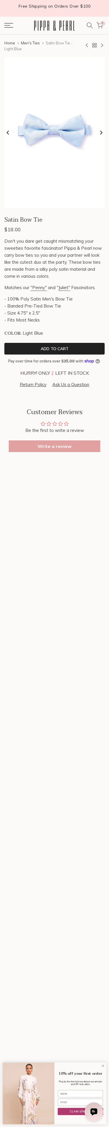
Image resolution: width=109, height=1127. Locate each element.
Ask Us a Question (70, 384)
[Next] (101, 132)
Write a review (54, 446)
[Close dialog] (103, 1066)
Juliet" (64, 287)
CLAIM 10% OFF (80, 1111)
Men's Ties (30, 43)
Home (9, 43)
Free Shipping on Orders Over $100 (54, 6)
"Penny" (39, 287)
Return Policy (33, 384)
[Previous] (8, 132)
